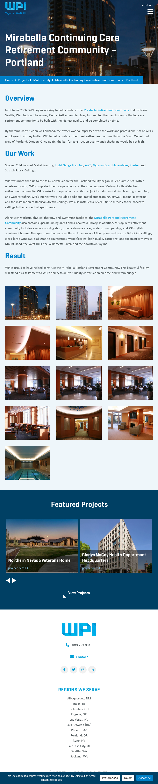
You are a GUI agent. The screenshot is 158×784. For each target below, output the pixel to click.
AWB (88, 165)
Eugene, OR (79, 714)
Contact (147, 5)
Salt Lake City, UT (79, 746)
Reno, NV (79, 740)
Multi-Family (41, 80)
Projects (23, 80)
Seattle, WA (79, 751)
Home (9, 80)
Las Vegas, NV (79, 719)
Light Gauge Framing (69, 165)
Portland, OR (79, 735)
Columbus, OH (79, 709)
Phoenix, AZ (79, 730)
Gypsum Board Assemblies (110, 165)
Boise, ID (79, 703)
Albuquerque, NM (79, 698)
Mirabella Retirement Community (106, 110)
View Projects (79, 593)
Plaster (134, 165)
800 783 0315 (82, 645)
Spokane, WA (79, 756)
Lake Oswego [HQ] (79, 724)
